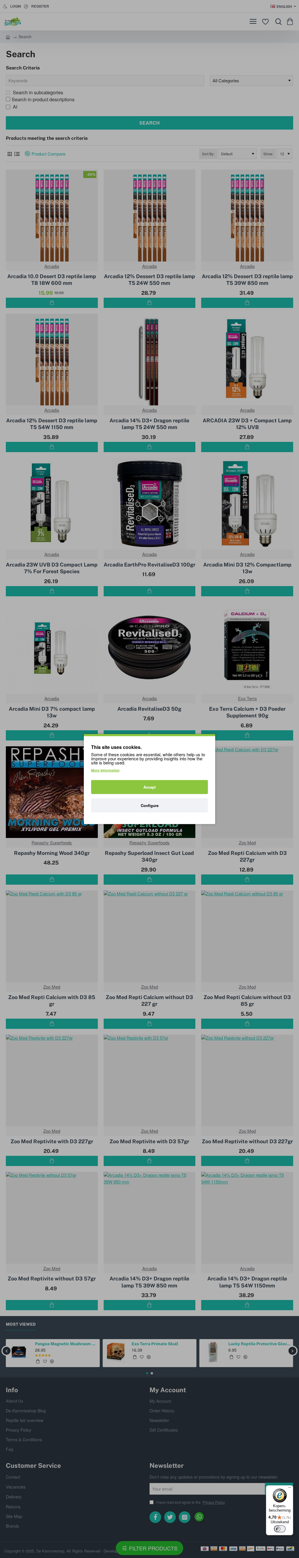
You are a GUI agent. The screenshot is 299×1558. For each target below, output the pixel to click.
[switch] (280, 1528)
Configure (150, 805)
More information (105, 770)
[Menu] (289, 1488)
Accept (149, 787)
